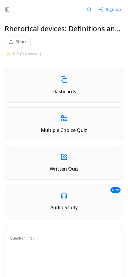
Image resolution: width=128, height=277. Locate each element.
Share (21, 42)
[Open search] (89, 9)
